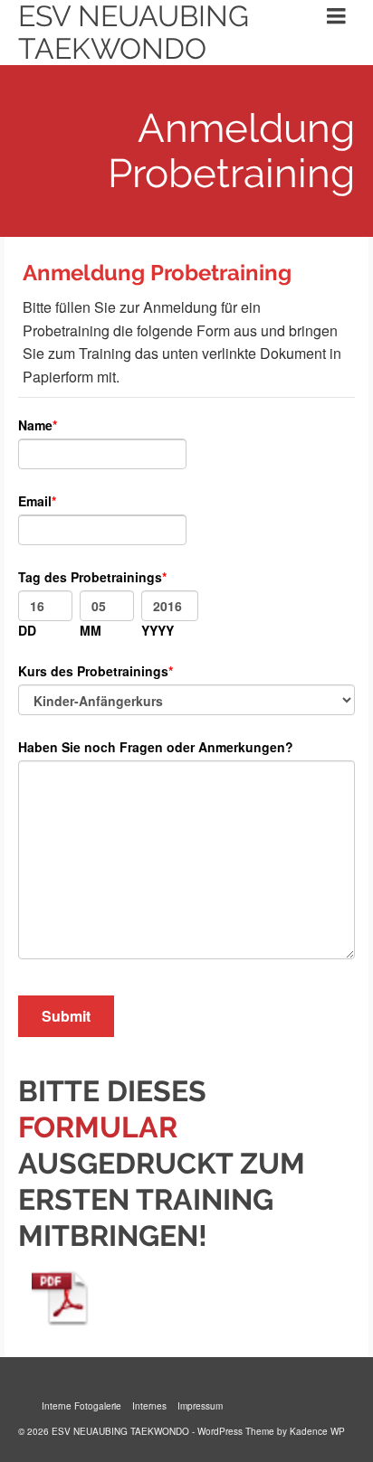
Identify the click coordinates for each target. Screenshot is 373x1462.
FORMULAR (97, 1127)
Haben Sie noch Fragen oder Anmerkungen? (155, 747)
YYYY (157, 630)
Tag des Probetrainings (90, 577)
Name (35, 425)
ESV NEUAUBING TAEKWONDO (133, 32)
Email (35, 501)
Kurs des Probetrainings (93, 671)
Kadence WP (317, 1431)
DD (27, 630)
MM (90, 630)
